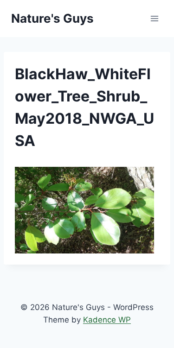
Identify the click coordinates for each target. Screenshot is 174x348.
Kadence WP (107, 319)
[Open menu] (154, 18)
